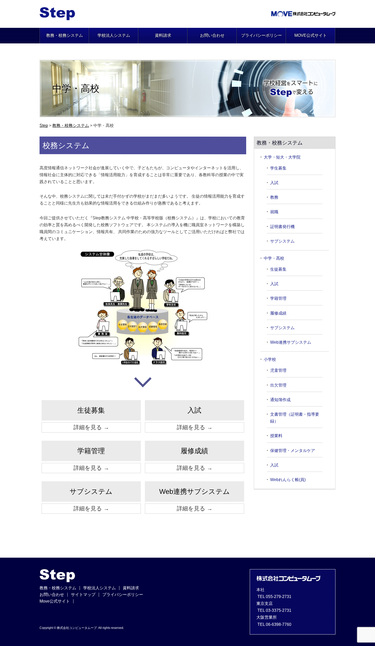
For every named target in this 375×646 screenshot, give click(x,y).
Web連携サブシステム (290, 342)
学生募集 (278, 168)
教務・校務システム (64, 35)
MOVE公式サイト (310, 35)
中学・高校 (274, 258)
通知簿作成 (280, 400)
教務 (274, 197)
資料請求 (163, 35)
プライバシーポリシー (261, 35)
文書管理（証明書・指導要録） (294, 417)
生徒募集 (278, 269)
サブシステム (282, 241)
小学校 (270, 359)
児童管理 (278, 370)
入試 (274, 183)
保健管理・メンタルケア (292, 450)
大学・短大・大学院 (282, 157)
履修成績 (278, 313)
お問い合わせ (212, 35)
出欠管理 (278, 385)
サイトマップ (83, 594)
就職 (274, 212)
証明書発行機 (282, 226)
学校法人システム (113, 35)
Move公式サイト (55, 601)
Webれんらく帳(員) (288, 479)
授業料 (276, 436)
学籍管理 (278, 298)
